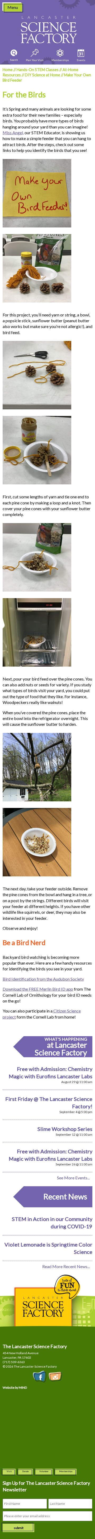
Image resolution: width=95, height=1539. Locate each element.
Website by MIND (15, 1387)
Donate (25, 1471)
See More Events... (73, 1177)
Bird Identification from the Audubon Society (43, 978)
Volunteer (44, 1471)
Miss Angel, (13, 132)
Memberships (66, 1471)
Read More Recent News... (66, 1266)
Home (8, 69)
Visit (9, 1471)
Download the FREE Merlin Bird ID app (38, 988)
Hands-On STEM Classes (38, 69)
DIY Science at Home (42, 75)
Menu (12, 7)
